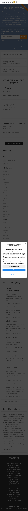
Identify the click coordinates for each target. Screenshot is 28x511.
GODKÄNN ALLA (14, 270)
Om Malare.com (17, 274)
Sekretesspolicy (11, 274)
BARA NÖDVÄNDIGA (14, 266)
